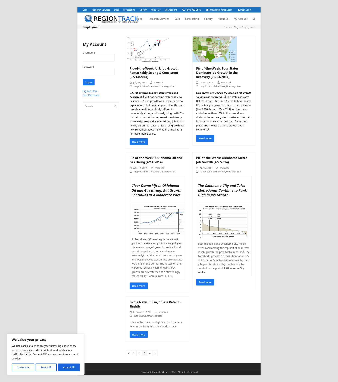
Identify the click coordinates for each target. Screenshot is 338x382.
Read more (138, 141)
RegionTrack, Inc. (160, 372)
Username (89, 52)
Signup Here (90, 91)
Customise (23, 367)
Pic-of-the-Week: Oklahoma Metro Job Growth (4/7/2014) (221, 160)
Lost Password (91, 95)
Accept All (69, 367)
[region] (45, 354)
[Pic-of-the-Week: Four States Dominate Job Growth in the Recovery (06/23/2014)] (215, 49)
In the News (140, 315)
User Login (245, 9)
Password (88, 66)
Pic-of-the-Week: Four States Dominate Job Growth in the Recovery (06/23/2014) (217, 72)
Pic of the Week (151, 86)
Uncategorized (167, 86)
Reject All (46, 367)
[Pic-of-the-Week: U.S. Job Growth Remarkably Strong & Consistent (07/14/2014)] (148, 49)
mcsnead (159, 82)
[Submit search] (115, 106)
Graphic (138, 86)
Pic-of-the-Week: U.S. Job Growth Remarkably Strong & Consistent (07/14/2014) (154, 72)
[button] (254, 18)
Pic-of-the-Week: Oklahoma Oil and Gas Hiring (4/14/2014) (156, 160)
